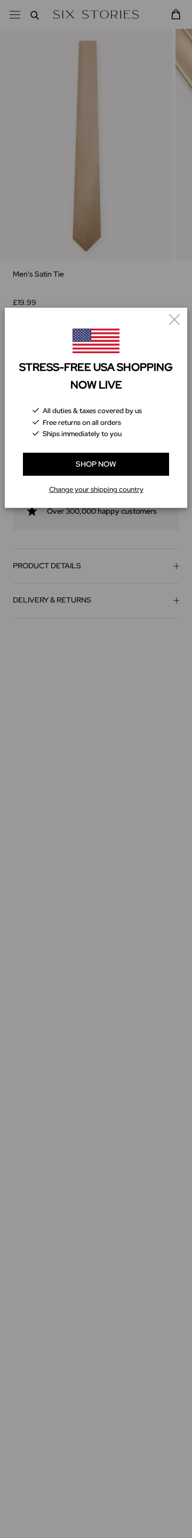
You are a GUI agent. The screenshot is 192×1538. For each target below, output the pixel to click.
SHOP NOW (96, 464)
